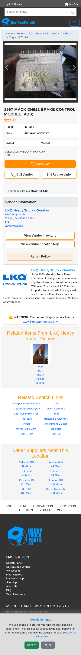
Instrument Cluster (56, 423)
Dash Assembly (56, 408)
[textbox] (16, 12)
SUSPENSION (67, 506)
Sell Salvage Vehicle (18, 566)
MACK (55, 33)
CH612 (67, 33)
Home (9, 33)
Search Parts (14, 562)
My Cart (73, 4)
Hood (26, 423)
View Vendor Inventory (40, 235)
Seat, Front (26, 433)
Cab (56, 403)
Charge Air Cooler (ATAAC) (29, 408)
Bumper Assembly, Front (27, 403)
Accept (31, 645)
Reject (48, 645)
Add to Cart (42, 163)
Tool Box (56, 433)
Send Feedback (15, 594)
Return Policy (40, 256)
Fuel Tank (26, 418)
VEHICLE (45, 509)
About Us (11, 586)
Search (21, 33)
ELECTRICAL (26, 509)
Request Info (61, 174)
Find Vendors (14, 574)
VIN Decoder (13, 570)
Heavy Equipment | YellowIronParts (27, 611)
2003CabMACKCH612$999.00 (40, 375)
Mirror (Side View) (26, 428)
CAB (8, 506)
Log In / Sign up (13, 4)
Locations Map (15, 578)
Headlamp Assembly (56, 418)
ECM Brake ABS (38, 33)
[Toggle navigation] (74, 23)
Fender (56, 413)
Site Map (11, 582)
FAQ (8, 590)
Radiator (56, 428)
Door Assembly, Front (26, 413)
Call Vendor (24, 174)
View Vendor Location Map (40, 244)
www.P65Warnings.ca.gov (40, 321)
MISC (60, 509)
